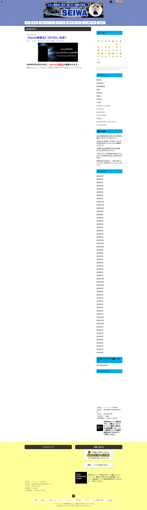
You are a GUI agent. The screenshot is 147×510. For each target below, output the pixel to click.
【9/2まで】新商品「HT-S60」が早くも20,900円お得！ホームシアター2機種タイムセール (109, 143)
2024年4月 (99, 265)
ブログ (78, 22)
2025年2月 (99, 233)
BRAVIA (70, 22)
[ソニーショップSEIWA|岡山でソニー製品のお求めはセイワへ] (74, 10)
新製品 (53, 41)
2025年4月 (99, 227)
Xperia (34, 22)
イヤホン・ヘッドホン (103, 105)
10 (98, 50)
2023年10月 (100, 285)
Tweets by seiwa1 (102, 365)
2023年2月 (99, 310)
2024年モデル (42, 41)
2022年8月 (99, 330)
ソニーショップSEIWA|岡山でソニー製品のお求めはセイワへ (72, 504)
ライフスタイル (101, 124)
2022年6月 (99, 336)
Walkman (99, 92)
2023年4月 (99, 304)
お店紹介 (101, 22)
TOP (27, 22)
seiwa (28, 41)
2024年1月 (99, 275)
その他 (98, 102)
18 (102, 53)
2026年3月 (99, 192)
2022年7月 (99, 333)
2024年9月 (99, 250)
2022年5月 (99, 339)
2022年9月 (99, 326)
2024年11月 (100, 243)
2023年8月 (99, 291)
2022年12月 (100, 317)
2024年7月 (99, 256)
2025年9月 (99, 211)
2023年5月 (99, 301)
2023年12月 (100, 278)
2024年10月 (100, 246)
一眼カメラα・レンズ (47, 22)
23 (120, 53)
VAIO (98, 89)
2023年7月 (99, 294)
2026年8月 (99, 176)
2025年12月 (100, 201)
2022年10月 (100, 323)
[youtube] (117, 2)
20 (109, 53)
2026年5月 (99, 185)
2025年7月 (99, 217)
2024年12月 (100, 240)
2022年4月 (99, 342)
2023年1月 (99, 314)
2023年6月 (99, 298)
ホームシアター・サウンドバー (106, 121)
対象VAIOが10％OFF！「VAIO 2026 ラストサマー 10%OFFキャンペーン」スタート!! (109, 163)
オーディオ (60, 22)
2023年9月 (99, 288)
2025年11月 (100, 205)
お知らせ (99, 99)
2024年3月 (99, 269)
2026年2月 (99, 195)
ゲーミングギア (101, 115)
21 (113, 53)
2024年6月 (99, 259)
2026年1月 (99, 198)
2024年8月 (99, 253)
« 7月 (98, 62)
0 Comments (60, 41)
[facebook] (114, 2)
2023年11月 (100, 282)
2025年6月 (99, 221)
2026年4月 (99, 189)
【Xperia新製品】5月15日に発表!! (46, 37)
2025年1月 (99, 237)
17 (98, 53)
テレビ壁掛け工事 (89, 22)
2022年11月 (100, 320)
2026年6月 (99, 182)
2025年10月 (100, 208)
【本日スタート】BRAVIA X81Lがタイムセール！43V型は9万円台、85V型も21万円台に (109, 155)
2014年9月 (99, 352)
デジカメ (99, 118)
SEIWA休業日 (100, 86)
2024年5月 (99, 262)
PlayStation (100, 83)
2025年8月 (99, 214)
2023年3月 (99, 307)
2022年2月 (99, 346)
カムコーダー (100, 112)
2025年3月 (99, 230)
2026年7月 (99, 179)
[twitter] (111, 2)
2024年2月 (99, 272)
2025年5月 (99, 224)
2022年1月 (99, 349)
